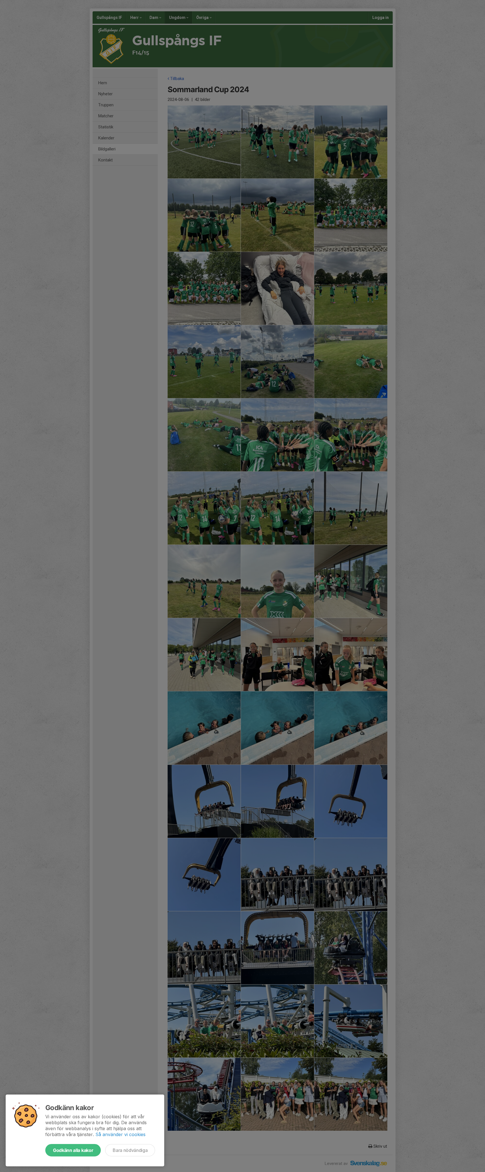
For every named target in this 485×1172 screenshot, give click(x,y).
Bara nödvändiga (130, 1150)
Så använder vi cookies (120, 1134)
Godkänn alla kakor (73, 1150)
